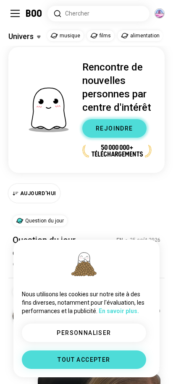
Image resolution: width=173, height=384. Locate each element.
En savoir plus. (119, 311)
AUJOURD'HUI (38, 193)
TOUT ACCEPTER (84, 359)
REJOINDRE (114, 128)
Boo (34, 13)
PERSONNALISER (84, 332)
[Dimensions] (160, 13)
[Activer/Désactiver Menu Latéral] (15, 13)
